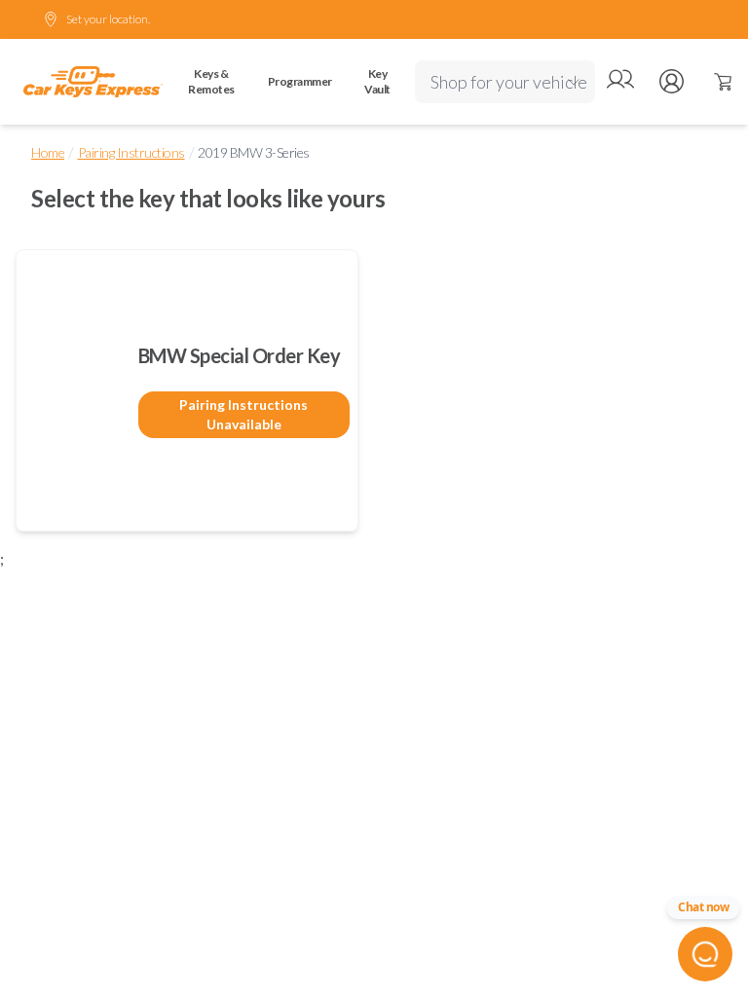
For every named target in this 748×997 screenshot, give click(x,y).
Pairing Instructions (131, 152)
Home (47, 152)
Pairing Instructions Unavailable (243, 414)
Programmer (300, 81)
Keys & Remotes (211, 81)
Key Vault (377, 81)
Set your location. (108, 19)
